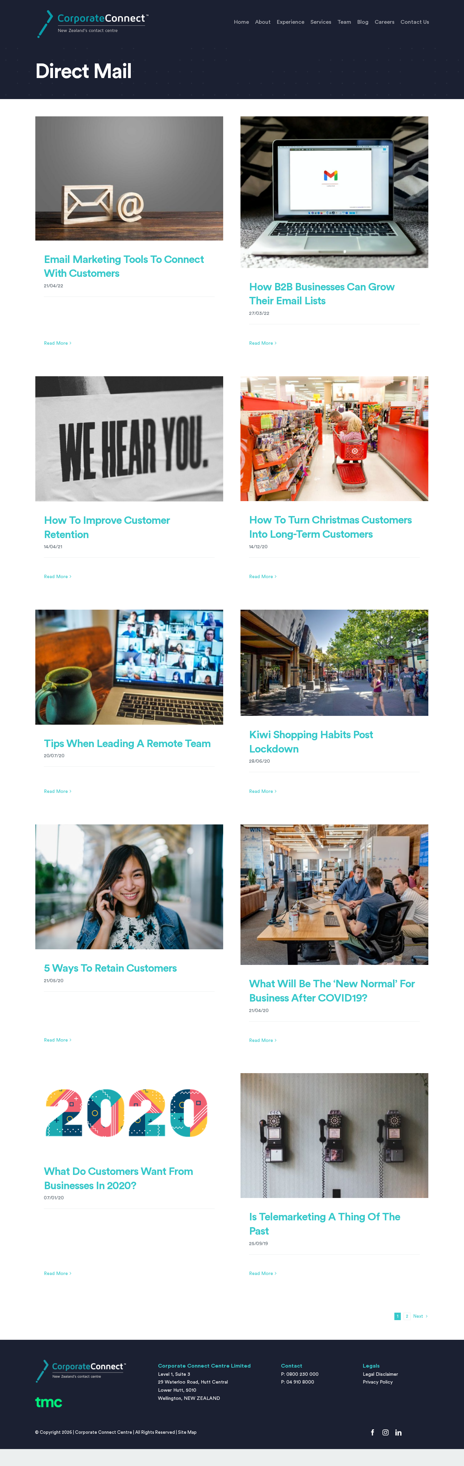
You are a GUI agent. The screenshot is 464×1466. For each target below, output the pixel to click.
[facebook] (373, 1432)
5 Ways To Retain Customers (110, 968)
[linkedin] (398, 1432)
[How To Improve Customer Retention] (129, 439)
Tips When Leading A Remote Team (127, 743)
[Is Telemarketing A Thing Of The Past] (334, 1135)
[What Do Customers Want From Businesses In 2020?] (129, 1113)
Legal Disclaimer (380, 1374)
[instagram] (385, 1432)
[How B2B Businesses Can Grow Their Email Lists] (334, 192)
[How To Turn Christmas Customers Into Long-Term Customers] (334, 438)
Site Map (187, 1432)
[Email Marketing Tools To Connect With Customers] (129, 178)
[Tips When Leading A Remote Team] (129, 667)
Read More (56, 343)
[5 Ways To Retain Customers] (129, 887)
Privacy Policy (378, 1382)
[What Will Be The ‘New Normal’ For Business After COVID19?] (334, 894)
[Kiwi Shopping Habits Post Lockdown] (334, 663)
